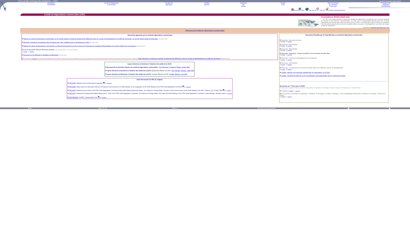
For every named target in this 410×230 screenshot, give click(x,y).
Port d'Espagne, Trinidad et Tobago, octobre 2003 (174, 67)
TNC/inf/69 (72, 87)
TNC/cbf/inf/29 (73, 97)
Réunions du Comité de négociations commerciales (205, 30)
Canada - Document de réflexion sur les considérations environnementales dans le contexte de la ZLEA (313, 76)
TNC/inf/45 (72, 83)
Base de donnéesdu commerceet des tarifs (333, 4)
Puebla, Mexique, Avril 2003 (178, 74)
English (25, 51)
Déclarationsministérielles (51, 3)
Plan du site (312, 10)
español (32, 51)
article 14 (34, 58)
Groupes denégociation (169, 3)
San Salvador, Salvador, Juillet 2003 (183, 70)
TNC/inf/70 (72, 90)
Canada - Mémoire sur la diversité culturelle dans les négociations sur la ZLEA (305, 72)
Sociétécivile (283, 3)
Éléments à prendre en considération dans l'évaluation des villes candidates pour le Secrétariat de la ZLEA (56, 42)
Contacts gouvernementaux (336, 10)
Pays (303, 10)
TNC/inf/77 (72, 93)
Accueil (296, 10)
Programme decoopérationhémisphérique (385, 4)
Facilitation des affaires (243, 4)
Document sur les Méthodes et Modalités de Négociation (41, 55)
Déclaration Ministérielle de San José (380, 27)
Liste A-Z (322, 10)
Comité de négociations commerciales (111, 3)
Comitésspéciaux (207, 3)
